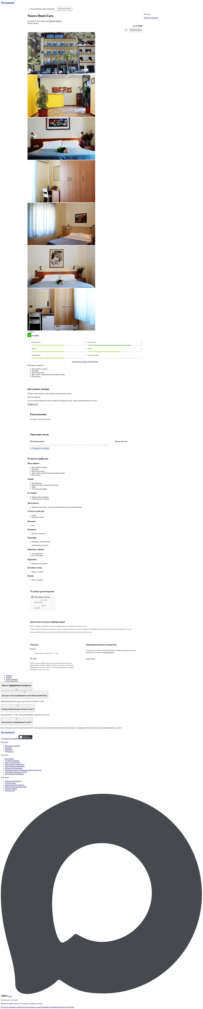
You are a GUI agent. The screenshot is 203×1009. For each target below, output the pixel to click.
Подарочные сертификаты (14, 774)
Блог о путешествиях (12, 762)
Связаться (154, 18)
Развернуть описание (40, 448)
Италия (8, 677)
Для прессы (9, 751)
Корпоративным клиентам (14, 785)
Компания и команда (12, 746)
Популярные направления (14, 764)
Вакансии (8, 749)
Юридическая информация (15, 766)
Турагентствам (10, 783)
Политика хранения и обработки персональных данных (21, 1007)
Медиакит (147, 18)
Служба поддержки (12, 760)
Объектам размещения (13, 781)
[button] (84, 53)
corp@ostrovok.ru (108, 652)
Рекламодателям (11, 789)
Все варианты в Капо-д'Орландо (43, 9)
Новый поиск (65, 9)
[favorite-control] (126, 30)
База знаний (9, 759)
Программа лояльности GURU (16, 772)
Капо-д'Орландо (12, 679)
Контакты (8, 748)
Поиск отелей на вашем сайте (16, 787)
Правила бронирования (13, 768)
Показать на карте (55, 21)
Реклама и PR (10, 790)
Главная (9, 675)
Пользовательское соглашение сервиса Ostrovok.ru (23, 770)
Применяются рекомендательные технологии (57, 1007)
